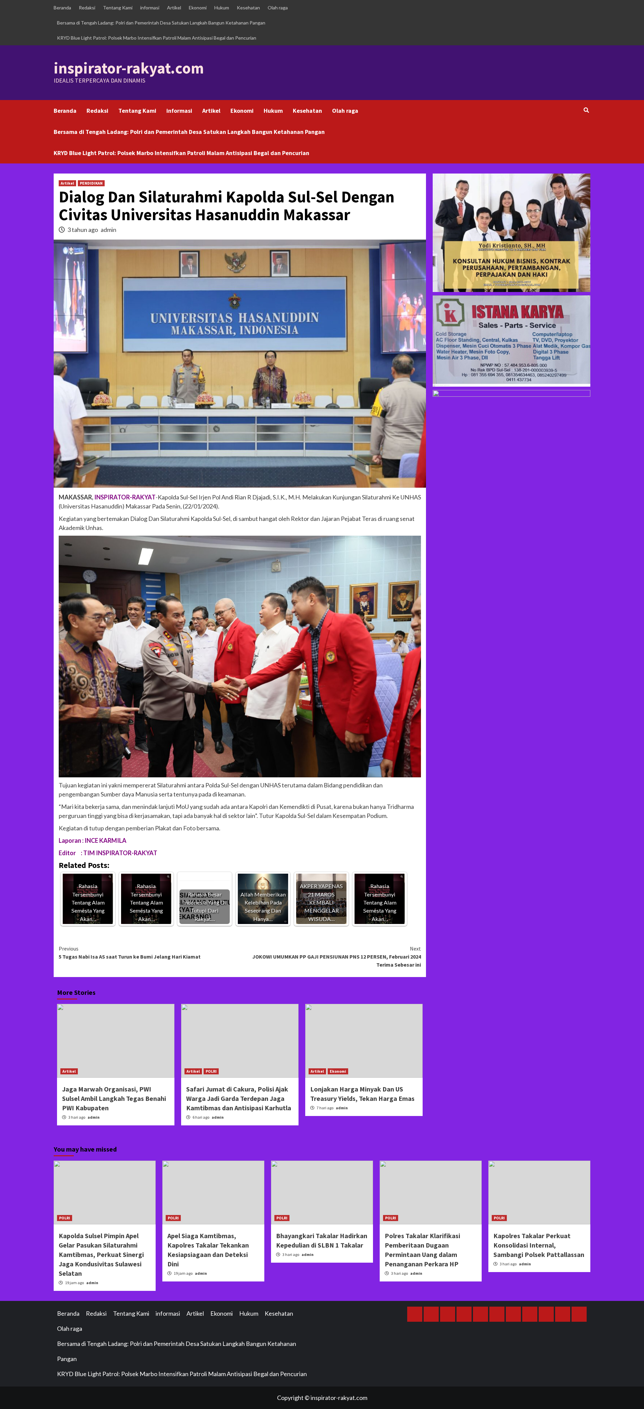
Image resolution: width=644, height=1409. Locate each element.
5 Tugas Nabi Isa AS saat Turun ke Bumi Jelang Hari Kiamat (130, 952)
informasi (149, 7)
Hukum (221, 7)
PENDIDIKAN (91, 183)
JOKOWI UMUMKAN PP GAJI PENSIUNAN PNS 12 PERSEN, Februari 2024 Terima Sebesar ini (336, 956)
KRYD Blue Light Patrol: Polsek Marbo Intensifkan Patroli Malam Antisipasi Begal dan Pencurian (156, 38)
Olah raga (278, 7)
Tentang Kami (117, 7)
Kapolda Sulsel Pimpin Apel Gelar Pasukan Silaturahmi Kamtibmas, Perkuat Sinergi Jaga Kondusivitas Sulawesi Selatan (101, 1254)
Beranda (62, 7)
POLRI (211, 1071)
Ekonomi (198, 7)
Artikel (174, 7)
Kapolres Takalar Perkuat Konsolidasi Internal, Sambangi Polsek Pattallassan (538, 1245)
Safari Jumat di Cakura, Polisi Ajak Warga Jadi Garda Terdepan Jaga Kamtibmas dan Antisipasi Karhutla (238, 1098)
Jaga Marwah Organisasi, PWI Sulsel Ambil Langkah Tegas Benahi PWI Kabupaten (114, 1098)
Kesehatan (248, 7)
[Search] (586, 110)
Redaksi (87, 7)
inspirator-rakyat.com (129, 68)
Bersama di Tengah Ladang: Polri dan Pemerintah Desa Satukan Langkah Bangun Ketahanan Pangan (161, 23)
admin (108, 229)
